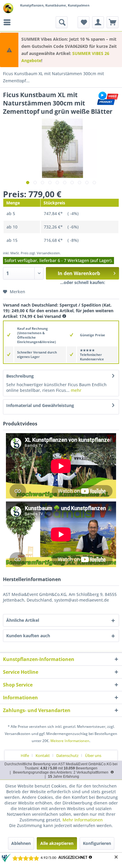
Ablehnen (21, 843)
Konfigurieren (97, 843)
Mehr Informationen (82, 820)
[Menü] (8, 22)
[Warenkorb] (112, 22)
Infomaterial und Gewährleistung (40, 405)
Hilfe (25, 755)
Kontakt (43, 755)
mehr (75, 390)
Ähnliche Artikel (22, 620)
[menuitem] (8, 22)
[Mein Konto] (98, 22)
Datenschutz (67, 755)
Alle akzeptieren (56, 843)
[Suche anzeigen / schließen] (62, 22)
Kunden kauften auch (28, 635)
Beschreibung (20, 376)
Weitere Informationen (69, 740)
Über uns (93, 755)
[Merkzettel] (83, 22)
